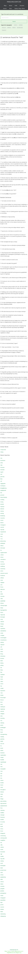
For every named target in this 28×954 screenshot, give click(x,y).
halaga (1, 799)
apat (1, 796)
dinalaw (2, 909)
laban (1, 660)
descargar (2, 548)
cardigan (2, 635)
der (1, 667)
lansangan (2, 617)
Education (22, 5)
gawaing (2, 739)
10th (1, 693)
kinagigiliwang (3, 488)
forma (1, 587)
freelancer (2, 575)
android (2, 711)
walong (2, 642)
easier (1, 849)
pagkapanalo (3, 490)
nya (1, 591)
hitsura (2, 700)
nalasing (2, 723)
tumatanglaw (3, 637)
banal (1, 826)
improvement (3, 803)
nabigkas (2, 713)
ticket (1, 794)
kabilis (1, 741)
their (1, 766)
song (1, 619)
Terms (9, 951)
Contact (12, 951)
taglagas (2, 582)
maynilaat (2, 674)
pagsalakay (2, 900)
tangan (2, 757)
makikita (2, 812)
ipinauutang (3, 541)
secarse (2, 907)
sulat (1, 872)
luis (1, 842)
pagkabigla (2, 601)
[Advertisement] (14, 62)
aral (1, 474)
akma (1, 462)
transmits (2, 518)
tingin (1, 677)
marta (1, 683)
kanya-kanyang (3, 497)
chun (1, 771)
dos (1, 778)
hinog (1, 654)
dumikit (2, 819)
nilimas (1, 545)
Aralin (16, 5)
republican (2, 628)
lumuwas (2, 467)
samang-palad (3, 838)
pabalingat (2, 543)
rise (1, 720)
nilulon (1, 884)
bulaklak (2, 759)
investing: (2, 718)
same (1, 787)
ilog (1, 672)
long (1, 536)
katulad (2, 504)
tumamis (2, 886)
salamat (2, 621)
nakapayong (3, 916)
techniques (2, 485)
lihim (1, 479)
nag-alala (2, 858)
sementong (3, 835)
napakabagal (3, 762)
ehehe (1, 750)
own (1, 584)
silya (1, 465)
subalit (1, 688)
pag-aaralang (3, 801)
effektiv (2, 578)
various (2, 881)
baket (1, 911)
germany (2, 476)
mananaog (2, 568)
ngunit (1, 472)
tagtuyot (2, 644)
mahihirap (2, 566)
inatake (2, 782)
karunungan (3, 697)
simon (1, 571)
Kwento (5, 8)
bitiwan (2, 603)
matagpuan (3, 525)
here (1, 702)
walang (2, 861)
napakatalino (3, 755)
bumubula (2, 851)
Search (14, 21)
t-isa (1, 538)
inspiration (2, 690)
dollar (1, 594)
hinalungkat (2, 865)
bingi (1, 670)
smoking (2, 499)
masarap (2, 596)
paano (1, 725)
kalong (1, 663)
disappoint (2, 833)
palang (1, 665)
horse (1, 831)
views (1, 651)
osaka (1, 633)
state (1, 580)
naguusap (2, 614)
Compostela (3, 449)
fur (1, 746)
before (2, 522)
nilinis (1, 879)
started (2, 527)
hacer (1, 732)
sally (1, 845)
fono (1, 808)
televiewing (3, 914)
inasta (1, 785)
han (1, 686)
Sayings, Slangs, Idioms (19, 8)
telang (1, 452)
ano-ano (2, 743)
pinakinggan (3, 727)
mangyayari (2, 898)
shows (1, 557)
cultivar (2, 555)
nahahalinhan (3, 631)
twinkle (2, 856)
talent (1, 681)
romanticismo (3, 640)
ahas (1, 716)
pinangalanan (3, 893)
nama (1, 649)
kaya (1, 902)
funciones (2, 817)
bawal (1, 626)
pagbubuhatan (3, 805)
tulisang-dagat (3, 605)
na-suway (2, 822)
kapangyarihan (3, 610)
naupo (1, 895)
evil (1, 481)
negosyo (2, 506)
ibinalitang (2, 515)
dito (1, 773)
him (1, 492)
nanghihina (2, 840)
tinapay (2, 624)
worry (1, 828)
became (2, 658)
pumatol (2, 495)
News (10, 8)
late (1, 775)
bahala (1, 695)
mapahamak (3, 532)
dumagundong (3, 734)
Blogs (5, 5)
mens (1, 679)
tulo (1, 764)
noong (1, 502)
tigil (1, 854)
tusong (2, 561)
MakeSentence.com (19, 951)
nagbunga (2, 709)
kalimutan (2, 589)
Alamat (10, 5)
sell (1, 647)
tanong (2, 511)
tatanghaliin (3, 769)
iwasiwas (2, 752)
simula (1, 874)
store (1, 534)
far (1, 550)
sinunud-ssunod (4, 573)
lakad (1, 868)
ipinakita (2, 891)
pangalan (2, 888)
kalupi (1, 607)
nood (1, 863)
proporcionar (3, 870)
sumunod (2, 564)
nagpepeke (2, 483)
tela (1, 458)
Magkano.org (18, 952)
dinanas (2, 792)
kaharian (2, 508)
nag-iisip (2, 529)
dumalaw (2, 469)
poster (2, 904)
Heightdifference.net (11, 952)
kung (1, 729)
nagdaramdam (3, 552)
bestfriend (2, 460)
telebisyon (2, 706)
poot (1, 824)
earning (2, 513)
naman (1, 780)
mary (1, 704)
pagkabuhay (3, 877)
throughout (3, 789)
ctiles (1, 598)
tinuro (1, 612)
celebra (2, 847)
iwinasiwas (2, 656)
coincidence (3, 559)
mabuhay (2, 810)
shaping (2, 736)
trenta (1, 520)
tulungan (2, 815)
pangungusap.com (14, 949)
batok (1, 748)
